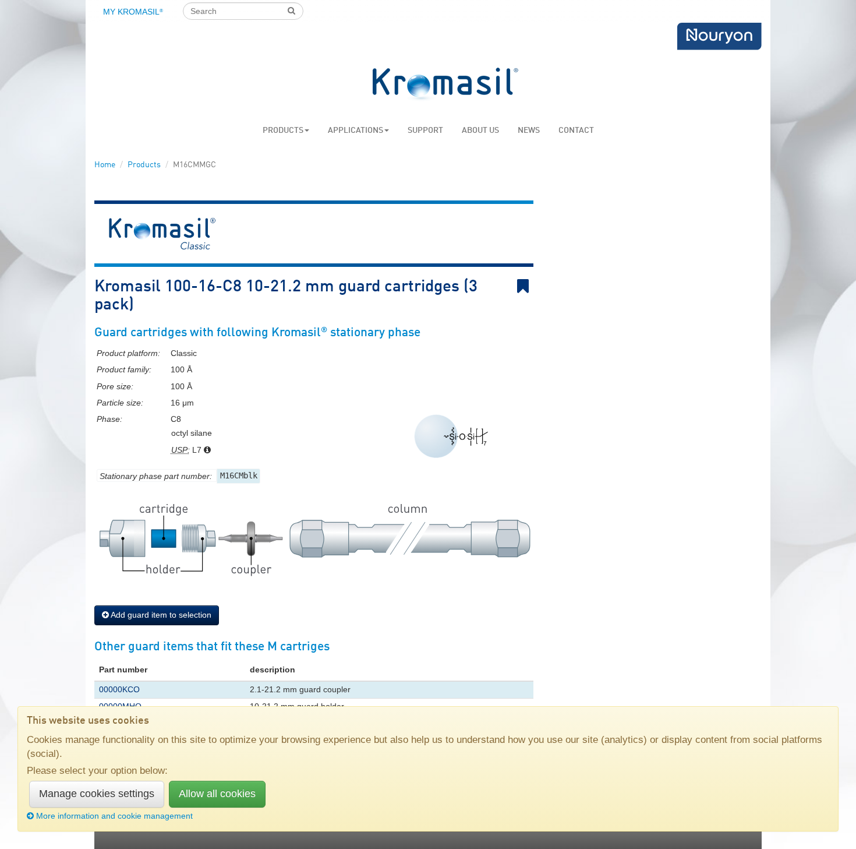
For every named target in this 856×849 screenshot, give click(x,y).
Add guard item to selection (160, 614)
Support (425, 130)
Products (283, 130)
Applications (355, 130)
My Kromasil (133, 11)
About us (480, 130)
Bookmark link (531, 286)
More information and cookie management (114, 815)
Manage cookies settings (96, 793)
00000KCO (119, 689)
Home (104, 165)
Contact (576, 130)
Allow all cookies (217, 793)
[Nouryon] (719, 36)
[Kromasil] (445, 85)
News (529, 130)
